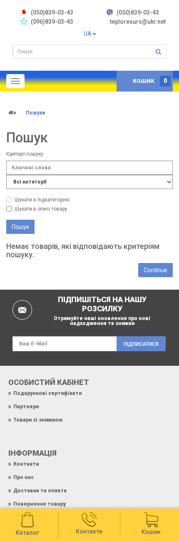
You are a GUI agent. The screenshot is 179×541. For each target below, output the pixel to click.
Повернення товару (39, 504)
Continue (155, 270)
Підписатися (141, 344)
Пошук (34, 113)
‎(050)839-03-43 (52, 12)
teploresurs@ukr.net (138, 22)
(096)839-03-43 (52, 22)
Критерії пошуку (24, 154)
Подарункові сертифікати (47, 393)
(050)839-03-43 (138, 12)
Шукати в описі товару (41, 209)
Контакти (26, 464)
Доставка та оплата (40, 491)
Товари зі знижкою (37, 420)
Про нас (23, 477)
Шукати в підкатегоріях (42, 200)
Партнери (26, 406)
